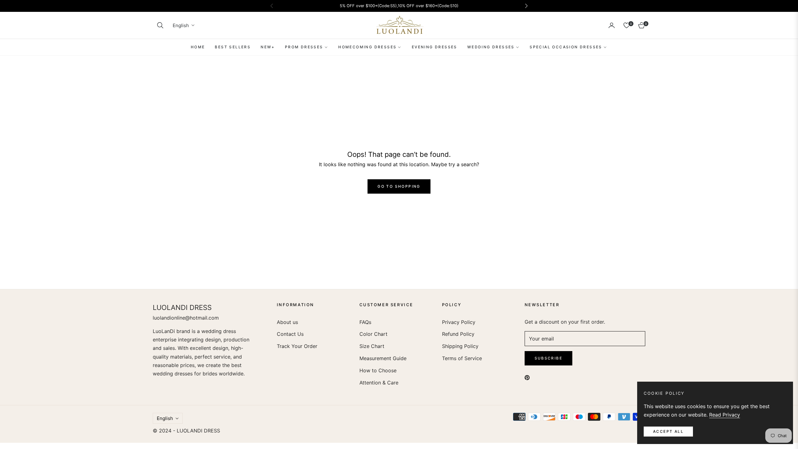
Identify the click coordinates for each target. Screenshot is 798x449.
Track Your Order (297, 346)
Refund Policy (458, 334)
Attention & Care (378, 382)
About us (287, 322)
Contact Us (290, 334)
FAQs (365, 322)
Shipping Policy (460, 346)
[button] (160, 25)
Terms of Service (462, 358)
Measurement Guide (382, 358)
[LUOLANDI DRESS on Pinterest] (527, 377)
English (181, 25)
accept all (668, 431)
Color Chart (373, 334)
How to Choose (378, 370)
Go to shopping (399, 186)
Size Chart (371, 346)
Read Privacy (724, 415)
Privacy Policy (458, 322)
